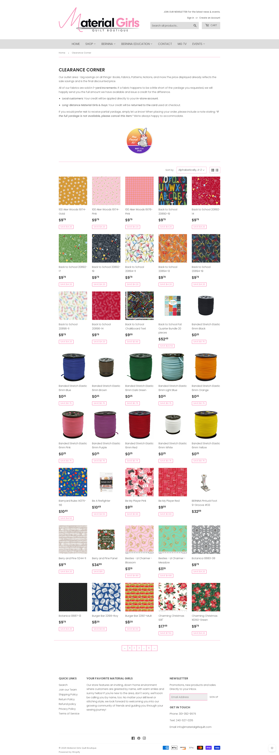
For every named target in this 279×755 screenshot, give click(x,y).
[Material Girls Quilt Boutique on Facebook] (133, 738)
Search (63, 685)
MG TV (182, 44)
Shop (89, 44)
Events (197, 44)
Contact (165, 44)
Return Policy (67, 699)
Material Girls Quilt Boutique (81, 748)
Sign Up (214, 697)
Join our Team (68, 690)
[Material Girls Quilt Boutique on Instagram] (144, 738)
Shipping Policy (68, 694)
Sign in (190, 17)
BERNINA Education (135, 44)
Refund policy (67, 704)
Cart (213, 25)
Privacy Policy (67, 709)
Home (76, 44)
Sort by (169, 170)
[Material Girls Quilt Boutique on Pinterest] (138, 738)
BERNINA (107, 44)
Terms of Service (69, 713)
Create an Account (209, 17)
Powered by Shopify (69, 752)
